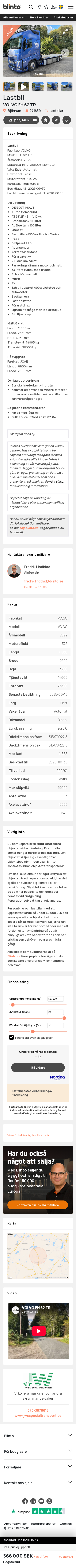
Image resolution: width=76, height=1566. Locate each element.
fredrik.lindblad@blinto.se (43, 581)
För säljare (12, 1467)
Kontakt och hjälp (18, 1482)
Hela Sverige (38, 17)
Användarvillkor (15, 1524)
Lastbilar (56, 110)
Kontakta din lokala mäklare (38, 1205)
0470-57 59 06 (35, 587)
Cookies (66, 1524)
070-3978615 (38, 1410)
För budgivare (15, 1451)
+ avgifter (41, 1556)
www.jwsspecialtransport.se (38, 1415)
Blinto (9, 1436)
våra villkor (56, 481)
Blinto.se (13, 956)
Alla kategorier (63, 17)
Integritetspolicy (43, 1524)
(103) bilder (22, 120)
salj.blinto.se (28, 528)
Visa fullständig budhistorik (28, 1135)
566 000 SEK (18, 1556)
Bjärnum (14, 110)
